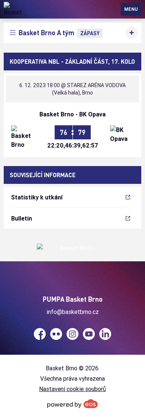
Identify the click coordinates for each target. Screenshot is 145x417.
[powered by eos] (72, 403)
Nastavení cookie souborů (72, 389)
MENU (131, 9)
